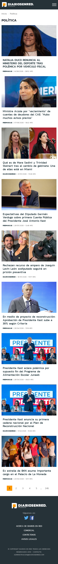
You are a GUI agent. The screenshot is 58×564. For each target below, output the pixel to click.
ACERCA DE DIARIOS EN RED (29, 526)
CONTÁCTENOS (29, 534)
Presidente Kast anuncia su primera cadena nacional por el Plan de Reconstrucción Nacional (26, 422)
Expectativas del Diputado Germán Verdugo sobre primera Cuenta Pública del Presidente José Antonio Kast (27, 217)
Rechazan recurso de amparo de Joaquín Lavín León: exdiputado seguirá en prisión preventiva (29, 268)
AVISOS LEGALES (29, 539)
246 (47, 488)
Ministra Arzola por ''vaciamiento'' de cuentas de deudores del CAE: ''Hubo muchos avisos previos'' (26, 115)
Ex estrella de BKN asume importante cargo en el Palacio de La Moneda (27, 472)
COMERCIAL (29, 530)
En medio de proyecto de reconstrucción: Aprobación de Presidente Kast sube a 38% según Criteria (29, 320)
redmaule (7, 71)
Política (13, 14)
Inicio (4, 14)
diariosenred (9, 174)
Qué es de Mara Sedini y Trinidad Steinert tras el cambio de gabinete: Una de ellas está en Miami (29, 166)
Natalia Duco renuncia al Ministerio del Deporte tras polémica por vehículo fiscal (24, 63)
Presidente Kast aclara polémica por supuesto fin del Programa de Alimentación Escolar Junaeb (26, 371)
